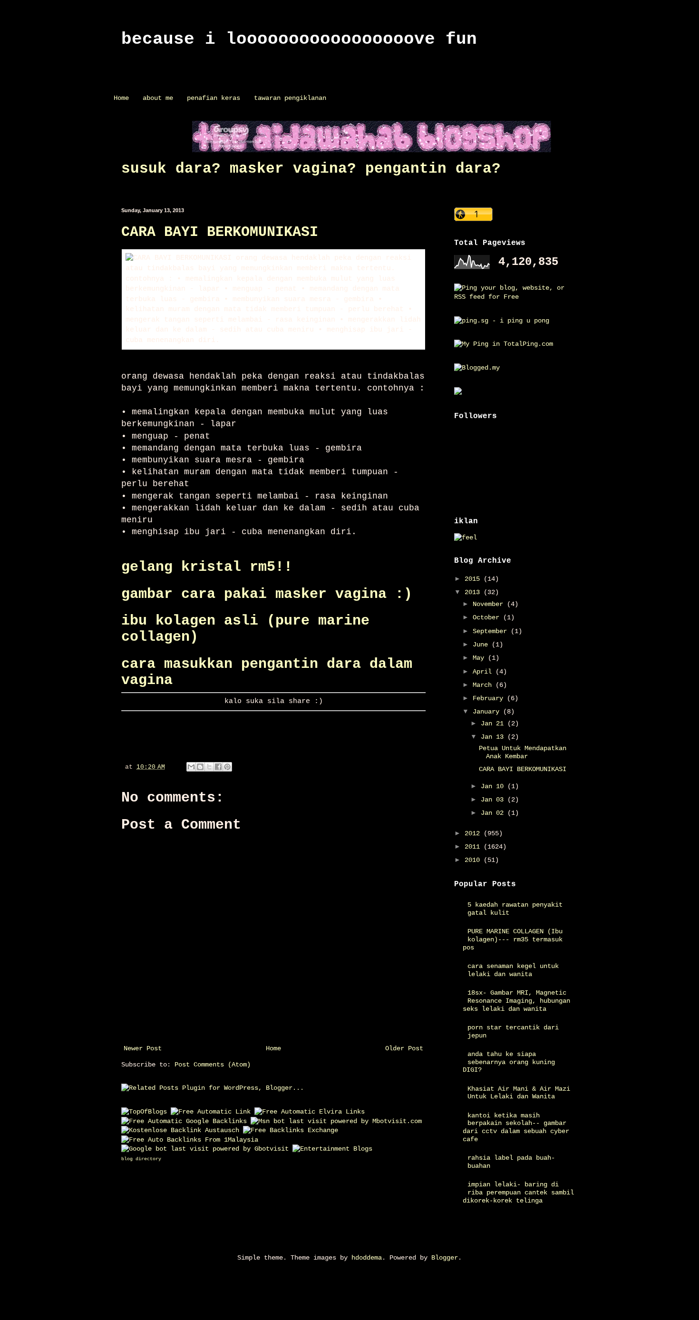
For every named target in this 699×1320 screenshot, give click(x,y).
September (492, 631)
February (490, 698)
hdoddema (366, 1257)
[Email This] (191, 767)
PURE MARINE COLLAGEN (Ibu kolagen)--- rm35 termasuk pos (513, 939)
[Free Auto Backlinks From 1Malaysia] (189, 1140)
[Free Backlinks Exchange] (290, 1130)
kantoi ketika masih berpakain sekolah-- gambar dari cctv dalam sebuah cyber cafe (516, 1127)
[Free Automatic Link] (211, 1111)
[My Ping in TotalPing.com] (503, 344)
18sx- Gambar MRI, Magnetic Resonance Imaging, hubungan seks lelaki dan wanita (517, 1001)
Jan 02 (494, 813)
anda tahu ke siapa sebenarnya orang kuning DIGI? (509, 1062)
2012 (474, 833)
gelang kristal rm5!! (206, 567)
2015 (474, 579)
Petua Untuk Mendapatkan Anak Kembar (522, 752)
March (484, 685)
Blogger (444, 1257)
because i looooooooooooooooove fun (299, 39)
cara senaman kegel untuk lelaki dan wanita (513, 970)
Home (121, 98)
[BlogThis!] (200, 767)
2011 (474, 847)
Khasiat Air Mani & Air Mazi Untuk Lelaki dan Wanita (518, 1093)
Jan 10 (494, 786)
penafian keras (213, 98)
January (488, 711)
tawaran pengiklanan (290, 98)
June (482, 644)
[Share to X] (209, 767)
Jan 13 (494, 737)
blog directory (141, 1159)
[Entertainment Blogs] (332, 1149)
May (480, 658)
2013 (474, 592)
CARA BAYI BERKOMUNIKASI (219, 232)
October (488, 617)
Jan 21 (494, 723)
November (490, 604)
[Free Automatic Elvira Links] (309, 1111)
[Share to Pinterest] (227, 767)
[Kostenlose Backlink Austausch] (180, 1130)
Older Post (404, 1048)
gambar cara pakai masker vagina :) (266, 594)
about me (158, 98)
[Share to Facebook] (218, 767)
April (484, 671)
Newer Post (143, 1048)
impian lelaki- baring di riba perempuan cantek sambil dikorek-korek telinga (518, 1192)
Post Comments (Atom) (213, 1064)
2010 (474, 860)
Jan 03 (494, 799)
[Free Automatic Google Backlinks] (184, 1121)
